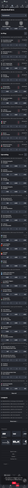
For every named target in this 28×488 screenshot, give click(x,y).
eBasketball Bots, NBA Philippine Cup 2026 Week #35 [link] (13, 60)
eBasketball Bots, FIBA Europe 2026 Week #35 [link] (12, 118)
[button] (14, 37)
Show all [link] (21, 154)
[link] (7, 2)
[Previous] (1, 24)
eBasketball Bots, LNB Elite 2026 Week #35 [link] (12, 106)
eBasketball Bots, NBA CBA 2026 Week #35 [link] (12, 72)
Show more (13, 421)
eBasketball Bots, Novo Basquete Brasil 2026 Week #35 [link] (14, 49)
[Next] (26, 24)
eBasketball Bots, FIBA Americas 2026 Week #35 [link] (13, 130)
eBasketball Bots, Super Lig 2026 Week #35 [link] (12, 37)
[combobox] (4, 464)
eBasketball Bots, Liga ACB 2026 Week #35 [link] (12, 95)
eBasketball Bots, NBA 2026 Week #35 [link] (11, 83)
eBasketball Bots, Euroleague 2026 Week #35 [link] (12, 141)
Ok (14, 483)
